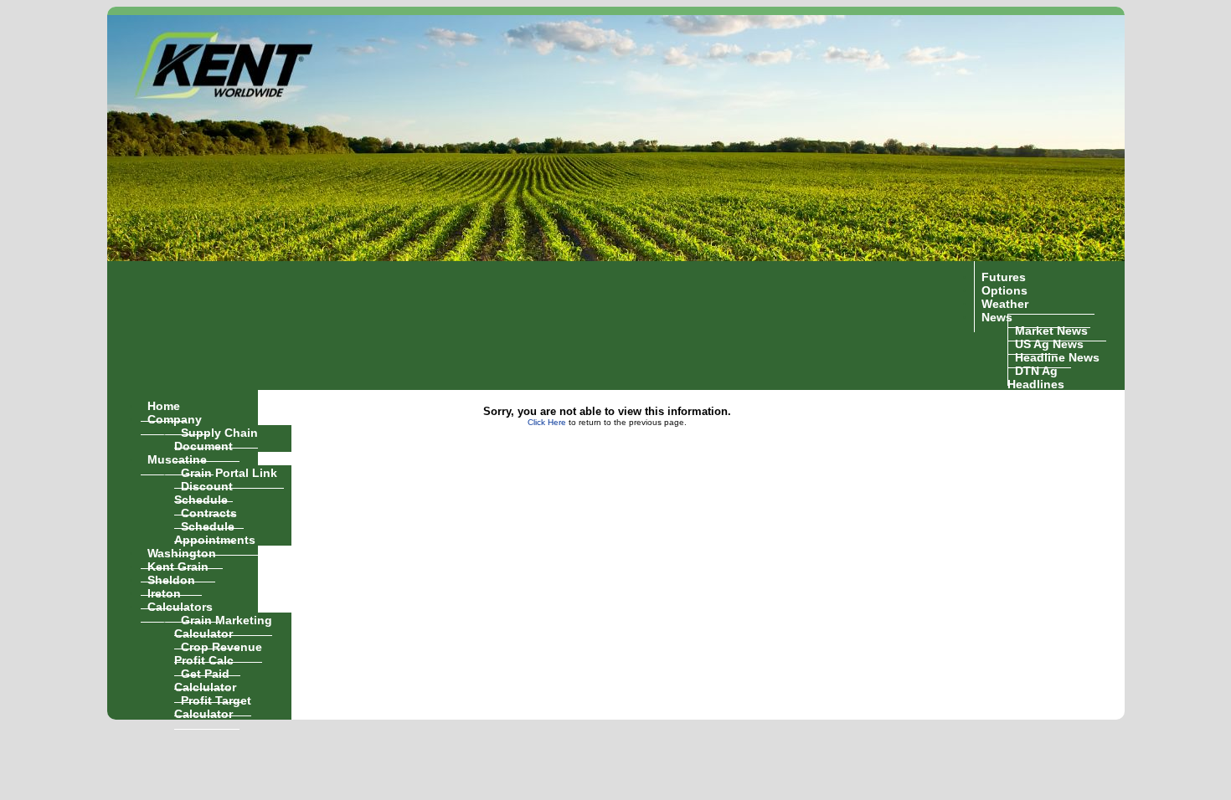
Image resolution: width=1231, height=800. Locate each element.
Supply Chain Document (216, 438)
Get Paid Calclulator (205, 679)
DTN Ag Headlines (1035, 376)
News (996, 316)
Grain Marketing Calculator (223, 626)
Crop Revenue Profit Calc (218, 652)
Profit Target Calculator (212, 706)
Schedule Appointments (214, 532)
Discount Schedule (203, 492)
